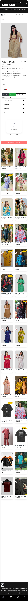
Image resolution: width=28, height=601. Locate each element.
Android (5, 4)
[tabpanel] (14, 40)
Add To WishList (21, 94)
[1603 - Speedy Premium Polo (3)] (7, 486)
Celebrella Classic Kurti (6, 217)
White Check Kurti (19, 369)
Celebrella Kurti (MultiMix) (21, 217)
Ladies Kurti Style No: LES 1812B (8, 192)
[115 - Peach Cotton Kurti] (7, 385)
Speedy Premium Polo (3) (7, 496)
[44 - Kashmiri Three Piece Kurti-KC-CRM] (21, 182)
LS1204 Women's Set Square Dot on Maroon (12, 445)
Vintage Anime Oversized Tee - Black (9, 420)
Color (3, 84)
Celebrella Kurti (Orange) (7, 166)
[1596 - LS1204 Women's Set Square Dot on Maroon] (7, 436)
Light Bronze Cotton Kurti (7, 318)
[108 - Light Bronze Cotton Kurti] (7, 309)
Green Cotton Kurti (20, 293)
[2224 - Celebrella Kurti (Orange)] (7, 157)
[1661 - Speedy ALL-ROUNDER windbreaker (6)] (7, 461)
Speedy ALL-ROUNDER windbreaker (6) (9, 470)
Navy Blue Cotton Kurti (7, 344)
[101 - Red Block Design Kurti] (7, 360)
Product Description (8, 100)
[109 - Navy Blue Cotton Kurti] (7, 334)
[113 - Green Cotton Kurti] (21, 283)
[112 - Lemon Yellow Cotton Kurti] (21, 334)
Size (3, 79)
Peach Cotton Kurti (6, 394)
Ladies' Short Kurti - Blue (21, 268)
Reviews (5, 112)
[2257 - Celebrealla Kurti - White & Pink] (21, 233)
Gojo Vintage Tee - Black (21, 445)
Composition (6, 108)
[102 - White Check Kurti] (21, 360)
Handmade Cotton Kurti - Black (9, 293)
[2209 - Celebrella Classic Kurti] (7, 207)
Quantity (4, 89)
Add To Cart (5, 94)
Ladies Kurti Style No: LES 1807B (8, 242)
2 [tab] (15, 59)
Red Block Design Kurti (6, 369)
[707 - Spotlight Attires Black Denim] (21, 486)
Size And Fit (6, 104)
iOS (12, 4)
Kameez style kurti (5, 268)
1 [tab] (13, 59)
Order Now (12, 94)
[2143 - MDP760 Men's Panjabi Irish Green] (21, 461)
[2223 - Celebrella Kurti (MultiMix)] (21, 207)
